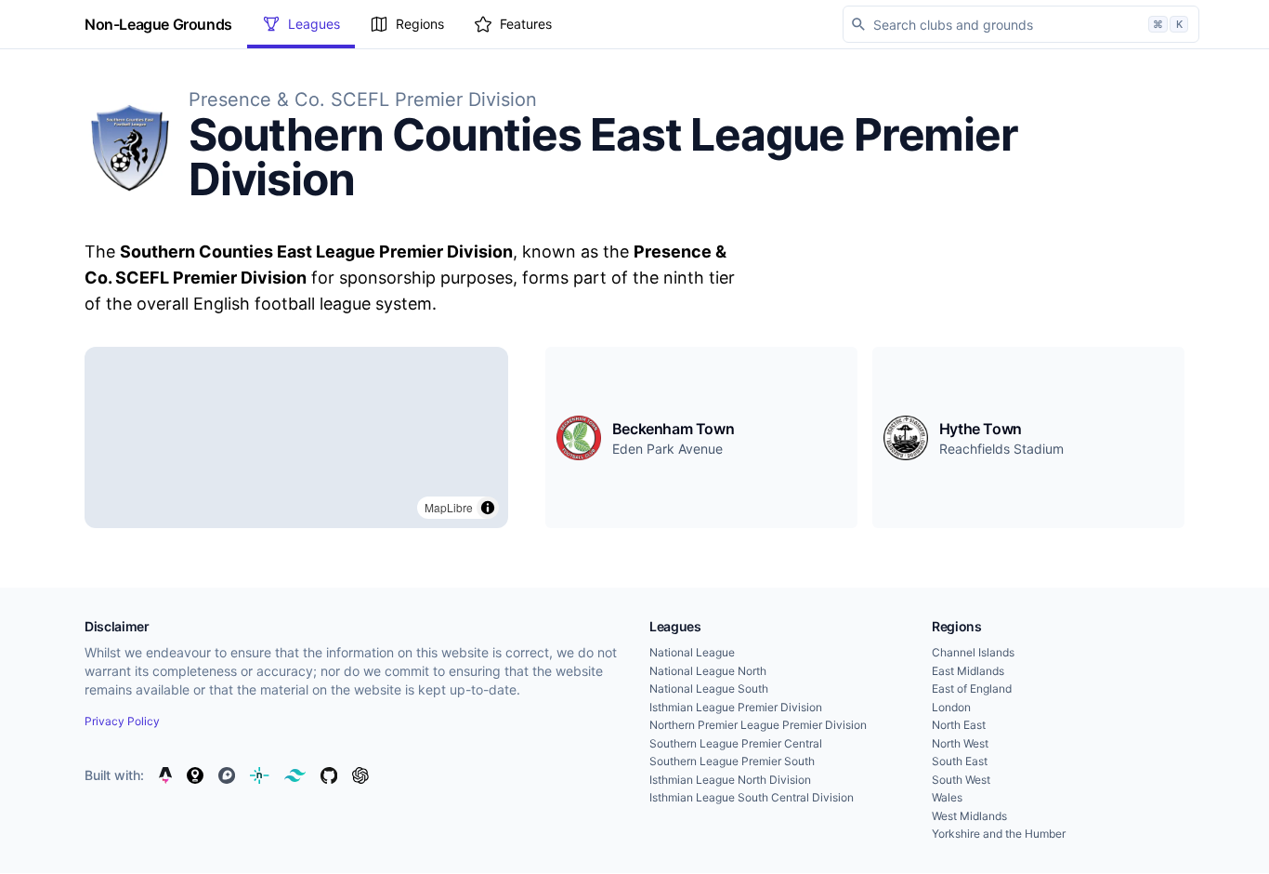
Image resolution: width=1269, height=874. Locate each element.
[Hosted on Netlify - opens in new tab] (259, 775)
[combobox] (1021, 24)
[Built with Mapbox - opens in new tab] (226, 775)
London (951, 707)
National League (692, 652)
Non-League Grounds (158, 24)
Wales (947, 797)
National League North (707, 671)
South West (961, 780)
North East (959, 725)
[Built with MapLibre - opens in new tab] (195, 775)
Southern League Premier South (732, 761)
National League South (708, 688)
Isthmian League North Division (730, 780)
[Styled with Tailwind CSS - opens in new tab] (295, 775)
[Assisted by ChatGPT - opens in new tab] (360, 775)
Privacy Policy (122, 721)
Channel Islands (973, 652)
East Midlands (968, 671)
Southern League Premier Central (735, 743)
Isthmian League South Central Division (751, 797)
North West (960, 743)
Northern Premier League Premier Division (758, 725)
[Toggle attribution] (488, 508)
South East (960, 761)
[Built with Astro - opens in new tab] (165, 775)
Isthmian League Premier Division (735, 707)
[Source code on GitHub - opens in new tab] (329, 775)
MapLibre (449, 507)
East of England (972, 688)
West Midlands (969, 816)
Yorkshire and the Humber (999, 834)
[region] (296, 437)
